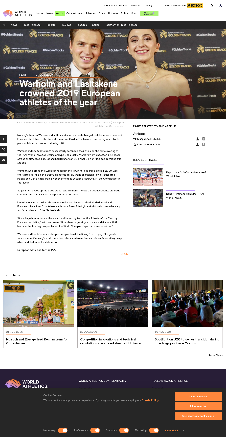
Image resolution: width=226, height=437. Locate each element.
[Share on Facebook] (3, 139)
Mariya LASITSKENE (149, 138)
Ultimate (113, 13)
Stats (102, 13)
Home (40, 13)
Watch (59, 13)
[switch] (95, 430)
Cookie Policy (150, 400)
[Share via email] (3, 160)
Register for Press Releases (121, 24)
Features (82, 24)
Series (95, 24)
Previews (66, 24)
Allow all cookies (198, 396)
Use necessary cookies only (198, 416)
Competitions (74, 13)
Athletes (91, 13)
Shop (134, 13)
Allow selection (198, 406)
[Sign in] (220, 5)
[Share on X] (3, 149)
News (49, 13)
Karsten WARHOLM (148, 144)
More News (216, 355)
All (4, 24)
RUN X (124, 13)
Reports (50, 24)
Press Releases (32, 24)
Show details (172, 430)
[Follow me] (134, 139)
